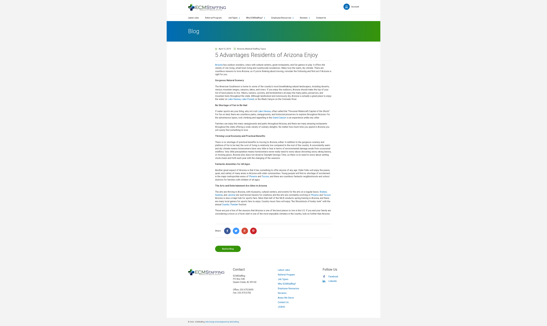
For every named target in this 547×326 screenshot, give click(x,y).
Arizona (240, 49)
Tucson (265, 176)
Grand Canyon (279, 117)
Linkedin (332, 281)
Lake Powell (248, 99)
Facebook (333, 276)
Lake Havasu (234, 99)
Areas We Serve (286, 297)
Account (355, 7)
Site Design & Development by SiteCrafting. (222, 322)
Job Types (283, 279)
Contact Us (283, 302)
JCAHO (281, 307)
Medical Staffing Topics (255, 49)
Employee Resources (288, 288)
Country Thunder (230, 204)
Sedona (219, 195)
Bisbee (323, 191)
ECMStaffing (207, 7)
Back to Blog (228, 249)
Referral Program (286, 274)
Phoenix (253, 176)
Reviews (282, 293)
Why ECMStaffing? (287, 283)
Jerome (231, 195)
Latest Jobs (284, 270)
